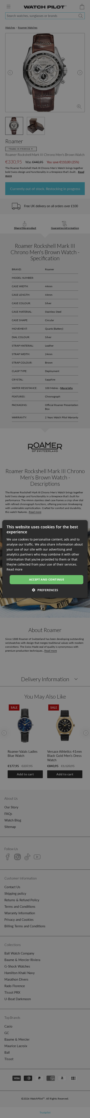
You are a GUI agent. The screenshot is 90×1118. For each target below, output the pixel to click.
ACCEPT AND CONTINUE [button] (46, 579)
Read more (14, 569)
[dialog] (45, 559)
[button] (45, 589)
